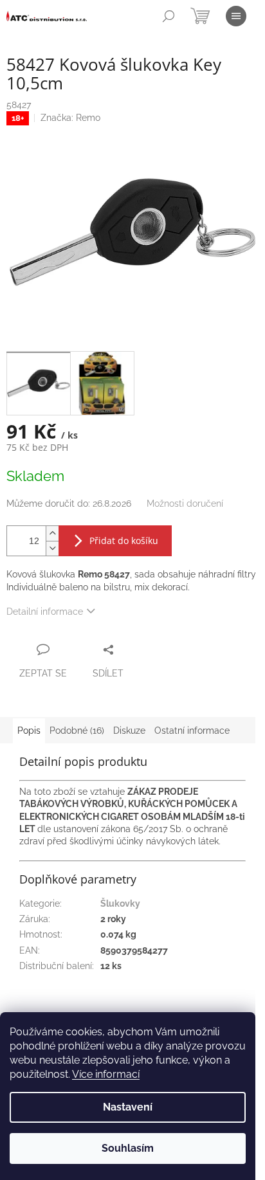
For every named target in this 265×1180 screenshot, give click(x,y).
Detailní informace (44, 611)
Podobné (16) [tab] (77, 730)
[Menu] (236, 16)
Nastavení (127, 1107)
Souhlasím (128, 1148)
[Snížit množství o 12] (52, 548)
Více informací (106, 1074)
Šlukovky (120, 903)
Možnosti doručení (185, 503)
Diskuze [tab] (129, 730)
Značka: (70, 118)
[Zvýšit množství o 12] (52, 533)
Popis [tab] (29, 730)
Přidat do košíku (123, 540)
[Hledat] (168, 16)
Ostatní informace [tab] (192, 730)
